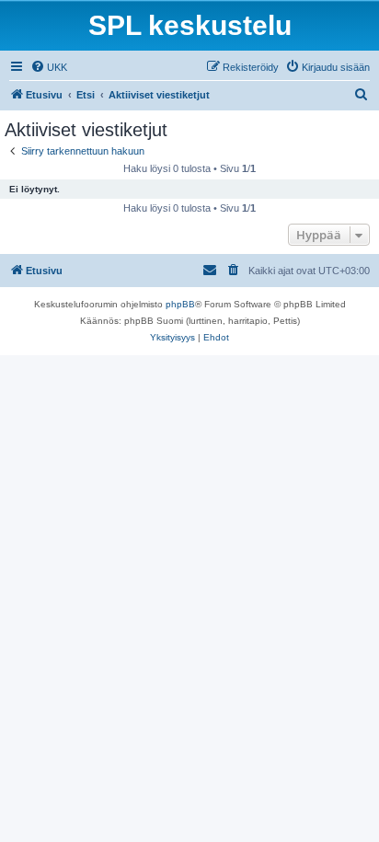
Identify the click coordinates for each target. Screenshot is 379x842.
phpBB (180, 304)
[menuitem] (48, 67)
